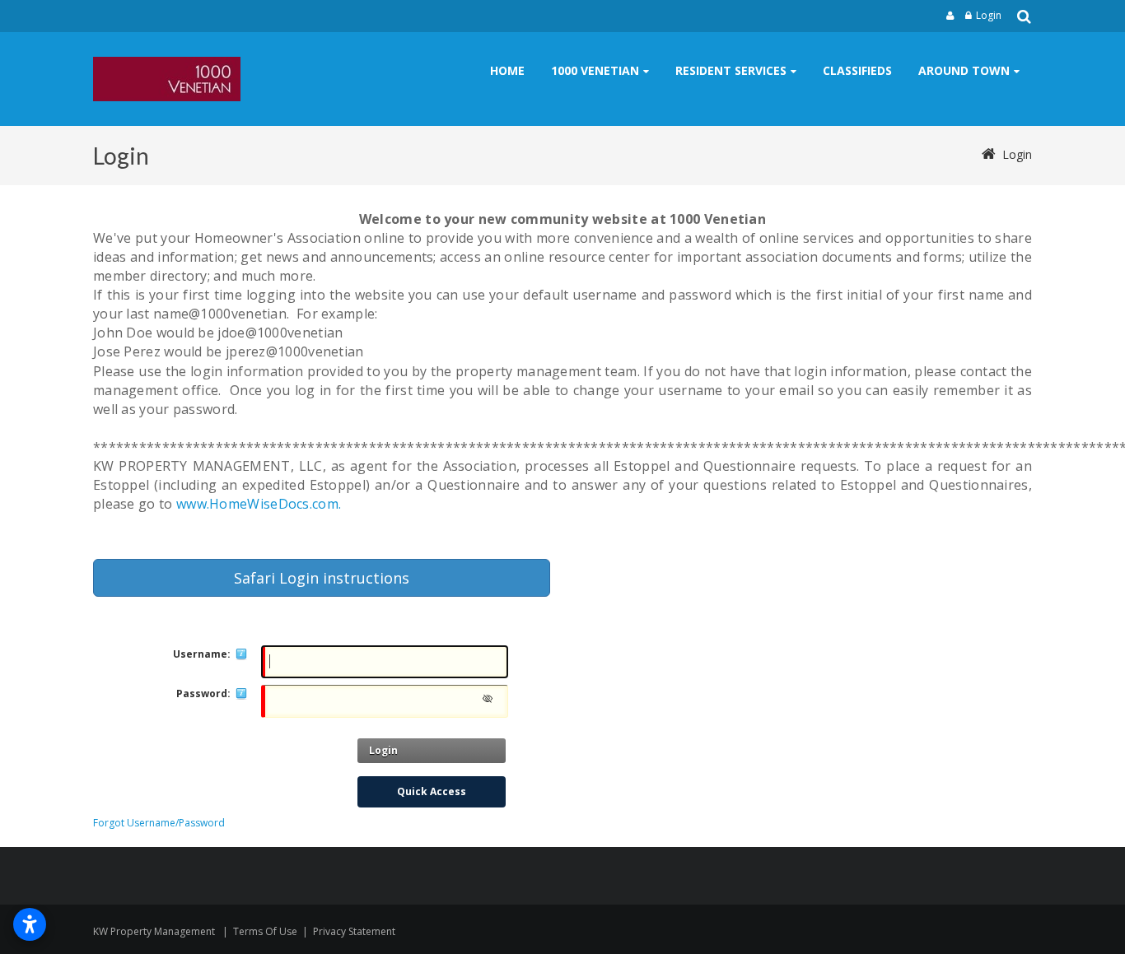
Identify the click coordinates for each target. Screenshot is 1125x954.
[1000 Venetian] (166, 79)
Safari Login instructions (321, 578)
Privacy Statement (354, 931)
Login (988, 15)
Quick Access (431, 791)
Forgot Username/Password (159, 823)
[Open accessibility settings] (29, 924)
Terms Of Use (265, 931)
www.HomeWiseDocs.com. (258, 504)
